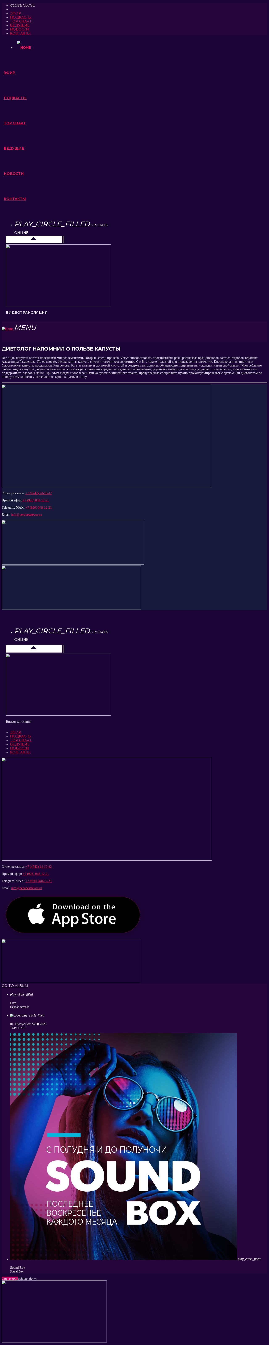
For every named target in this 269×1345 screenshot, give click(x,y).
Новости (19, 29)
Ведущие (20, 25)
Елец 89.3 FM (18, 239)
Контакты (20, 33)
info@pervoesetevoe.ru (26, 514)
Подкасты (21, 17)
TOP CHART (21, 21)
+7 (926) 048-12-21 (35, 500)
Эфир (15, 13)
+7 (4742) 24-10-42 (38, 493)
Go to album (15, 986)
